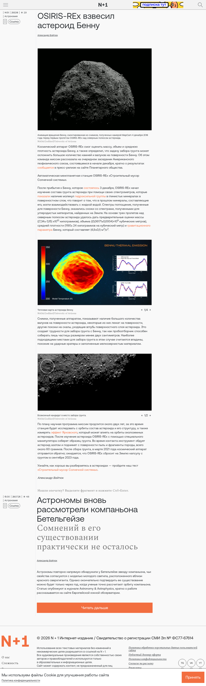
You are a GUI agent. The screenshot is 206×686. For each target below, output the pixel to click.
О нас (6, 657)
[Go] (5, 4)
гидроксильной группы (90, 196)
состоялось (91, 187)
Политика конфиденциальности (21, 680)
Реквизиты (135, 668)
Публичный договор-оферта (145, 655)
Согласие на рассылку (141, 663)
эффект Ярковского (64, 432)
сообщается (45, 167)
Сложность (10, 663)
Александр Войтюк (47, 35)
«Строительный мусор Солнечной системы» (67, 469)
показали (43, 196)
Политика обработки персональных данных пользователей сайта (163, 649)
